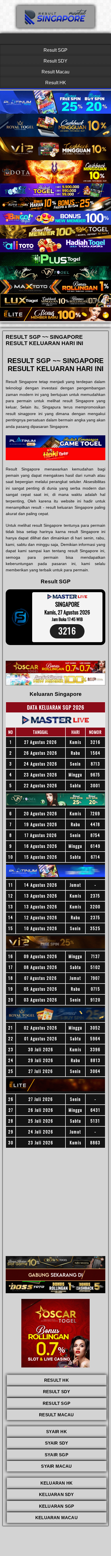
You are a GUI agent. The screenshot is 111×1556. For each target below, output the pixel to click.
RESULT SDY (56, 1391)
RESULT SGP (56, 1403)
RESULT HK (56, 1380)
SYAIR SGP (56, 1454)
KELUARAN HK (56, 1483)
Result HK (55, 82)
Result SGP (55, 50)
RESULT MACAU (56, 1414)
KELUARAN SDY (56, 1494)
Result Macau (55, 71)
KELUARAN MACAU (56, 1517)
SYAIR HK (56, 1431)
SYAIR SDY (56, 1443)
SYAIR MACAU (56, 1466)
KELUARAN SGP (56, 1506)
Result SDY (55, 61)
